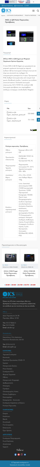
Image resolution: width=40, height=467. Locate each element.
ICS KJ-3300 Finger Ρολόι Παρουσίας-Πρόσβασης (11, 273)
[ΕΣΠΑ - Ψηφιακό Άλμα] (17, 2)
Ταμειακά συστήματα (20, 462)
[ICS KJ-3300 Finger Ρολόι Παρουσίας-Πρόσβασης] (11, 258)
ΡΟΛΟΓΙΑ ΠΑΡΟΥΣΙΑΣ (30, 15)
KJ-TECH (5, 265)
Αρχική (3, 15)
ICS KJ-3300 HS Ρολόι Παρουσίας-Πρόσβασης (29, 273)
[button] (11, 29)
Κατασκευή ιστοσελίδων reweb (20, 465)
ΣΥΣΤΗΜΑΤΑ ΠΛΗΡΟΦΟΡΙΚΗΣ (15, 15)
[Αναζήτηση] (38, 10)
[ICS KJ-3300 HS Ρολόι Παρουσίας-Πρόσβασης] (29, 258)
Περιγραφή (7, 53)
